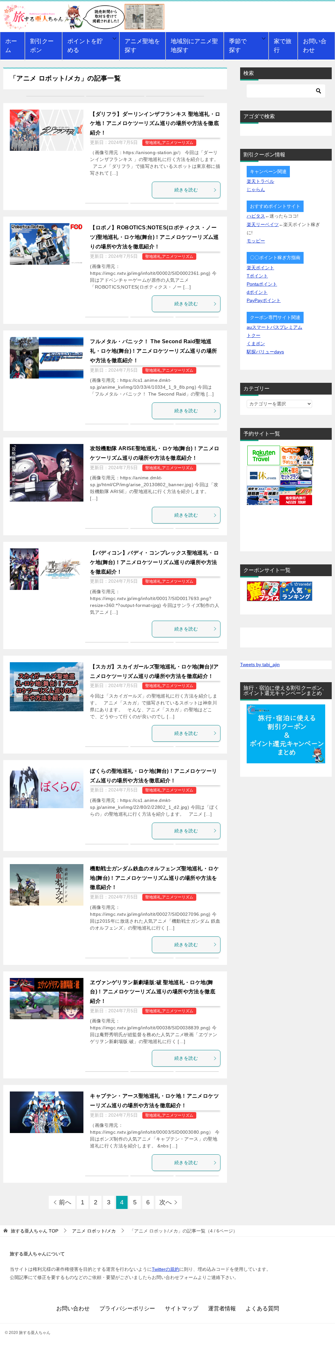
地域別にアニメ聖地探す (194, 45)
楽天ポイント (260, 267)
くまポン (256, 343)
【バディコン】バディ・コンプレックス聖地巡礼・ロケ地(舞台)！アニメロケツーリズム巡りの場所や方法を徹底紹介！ (154, 562)
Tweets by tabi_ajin (260, 664)
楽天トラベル (260, 181)
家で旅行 (282, 45)
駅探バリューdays (265, 351)
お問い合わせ (314, 45)
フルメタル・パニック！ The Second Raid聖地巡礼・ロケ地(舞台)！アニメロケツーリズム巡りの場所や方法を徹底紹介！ (153, 351)
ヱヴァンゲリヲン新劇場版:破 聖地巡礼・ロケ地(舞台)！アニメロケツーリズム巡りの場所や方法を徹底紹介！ (152, 992)
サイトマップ (181, 1308)
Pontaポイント (262, 284)
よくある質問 (262, 1308)
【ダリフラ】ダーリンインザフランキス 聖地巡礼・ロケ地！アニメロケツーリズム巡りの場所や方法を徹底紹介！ (155, 123)
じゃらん (256, 189)
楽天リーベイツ (263, 224)
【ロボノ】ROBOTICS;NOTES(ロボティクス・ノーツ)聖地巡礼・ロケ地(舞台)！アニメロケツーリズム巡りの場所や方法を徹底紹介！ (154, 237)
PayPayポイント (264, 300)
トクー (253, 335)
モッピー (256, 240)
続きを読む (186, 189)
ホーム (11, 45)
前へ (65, 1202)
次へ (165, 1202)
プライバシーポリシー (127, 1308)
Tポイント (257, 275)
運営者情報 (222, 1308)
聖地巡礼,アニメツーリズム (169, 142)
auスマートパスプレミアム (274, 327)
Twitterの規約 (165, 1269)
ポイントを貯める (85, 45)
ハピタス (256, 216)
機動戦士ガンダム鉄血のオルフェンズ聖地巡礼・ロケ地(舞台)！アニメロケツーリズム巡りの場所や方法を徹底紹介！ (154, 878)
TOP (34, 1230)
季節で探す (238, 45)
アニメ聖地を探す (142, 45)
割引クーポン (42, 45)
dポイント (257, 292)
